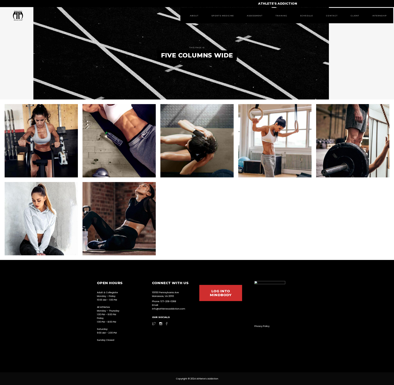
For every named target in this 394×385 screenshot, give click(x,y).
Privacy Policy (261, 326)
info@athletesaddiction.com (168, 308)
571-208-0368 (168, 301)
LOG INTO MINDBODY (220, 293)
